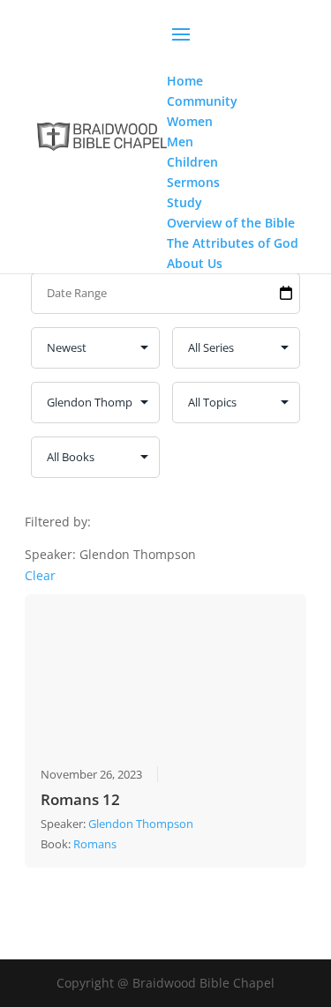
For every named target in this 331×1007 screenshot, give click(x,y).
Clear (40, 575)
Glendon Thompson (140, 824)
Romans (95, 844)
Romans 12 (80, 799)
